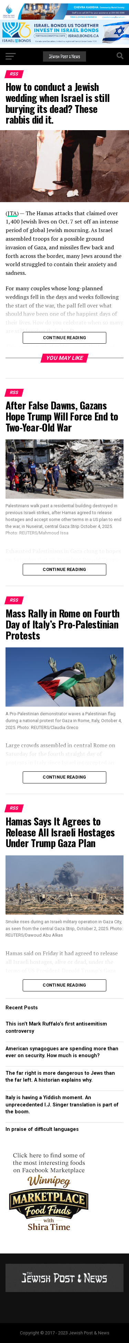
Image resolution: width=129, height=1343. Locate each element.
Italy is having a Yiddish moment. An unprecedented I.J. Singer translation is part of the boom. (62, 1104)
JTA (12, 213)
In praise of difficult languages (42, 1129)
